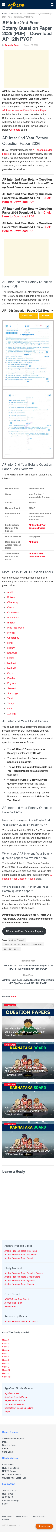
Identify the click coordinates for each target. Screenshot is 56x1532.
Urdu (10, 708)
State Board (7, 1451)
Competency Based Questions (18, 1407)
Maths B (11, 668)
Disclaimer (6, 1516)
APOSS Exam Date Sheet (16, 1299)
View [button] (44, 316)
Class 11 (6, 1373)
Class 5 (5, 1353)
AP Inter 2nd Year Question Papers (37, 526)
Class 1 (5, 1339)
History (11, 647)
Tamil (10, 698)
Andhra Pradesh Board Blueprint (19, 1283)
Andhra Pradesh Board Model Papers (22, 1276)
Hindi (10, 642)
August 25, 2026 (31, 45)
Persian (11, 678)
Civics (10, 607)
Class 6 (5, 1356)
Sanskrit (11, 688)
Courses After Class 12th (14, 1477)
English (11, 622)
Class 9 (5, 1366)
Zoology (11, 713)
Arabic (10, 592)
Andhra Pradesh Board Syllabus (19, 1280)
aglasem (16, 4)
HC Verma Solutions (11, 1474)
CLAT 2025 (7, 1497)
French (11, 632)
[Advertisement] (26, 69)
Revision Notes (9, 1445)
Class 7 (5, 1359)
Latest (5, 1503)
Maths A (11, 663)
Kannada (12, 653)
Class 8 (5, 1363)
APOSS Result (11, 1306)
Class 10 (6, 1369)
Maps (7, 1411)
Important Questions (14, 1404)
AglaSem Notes (11, 1393)
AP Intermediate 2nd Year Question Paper (24, 110)
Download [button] (27, 316)
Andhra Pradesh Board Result (18, 1258)
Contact (5, 1519)
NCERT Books (9, 1471)
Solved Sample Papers (13, 1438)
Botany (11, 597)
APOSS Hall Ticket (13, 1302)
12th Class (13, 13)
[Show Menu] (3, 4)
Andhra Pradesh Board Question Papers (23, 1273)
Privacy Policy (38, 1516)
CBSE (5, 1448)
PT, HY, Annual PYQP (14, 1400)
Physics (11, 683)
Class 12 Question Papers (16, 944)
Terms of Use (21, 1516)
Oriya (10, 673)
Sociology (12, 693)
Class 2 (5, 1343)
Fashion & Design (10, 1500)
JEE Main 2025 (9, 1490)
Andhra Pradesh (17, 940)
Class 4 (5, 1349)
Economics (13, 617)
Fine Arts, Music (15, 627)
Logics (10, 658)
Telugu (10, 703)
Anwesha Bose (12, 45)
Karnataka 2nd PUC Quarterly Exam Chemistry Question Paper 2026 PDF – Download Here (26, 1110)
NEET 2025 (7, 1493)
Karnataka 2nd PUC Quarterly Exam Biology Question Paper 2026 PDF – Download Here (25, 1071)
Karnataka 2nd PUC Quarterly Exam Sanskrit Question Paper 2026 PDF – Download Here (25, 1031)
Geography (13, 637)
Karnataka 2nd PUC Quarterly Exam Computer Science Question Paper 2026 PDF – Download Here (27, 1150)
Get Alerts (46, 1526)
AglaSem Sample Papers (16, 1396)
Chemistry (12, 602)
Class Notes (8, 1464)
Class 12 (6, 1376)
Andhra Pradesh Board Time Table (20, 1250)
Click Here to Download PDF (26, 200)
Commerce (13, 612)
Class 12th (37, 944)
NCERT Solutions (10, 1467)
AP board (15, 129)
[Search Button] (52, 4)
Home (4, 13)
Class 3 (5, 1346)
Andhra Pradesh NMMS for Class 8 (21, 1321)
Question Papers (12, 949)
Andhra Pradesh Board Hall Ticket (20, 1254)
